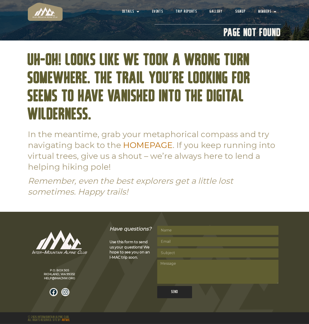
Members (264, 12)
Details (128, 12)
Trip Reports (186, 12)
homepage (148, 145)
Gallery (216, 12)
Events (157, 12)
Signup (240, 12)
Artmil (66, 320)
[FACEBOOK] (54, 292)
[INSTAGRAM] (65, 292)
